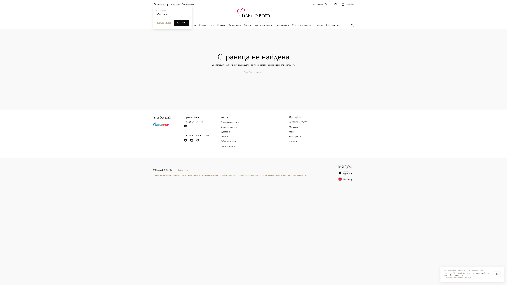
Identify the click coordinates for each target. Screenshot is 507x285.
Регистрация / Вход (321, 4)
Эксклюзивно (235, 25)
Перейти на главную (253, 72)
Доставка (225, 132)
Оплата (224, 137)
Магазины (175, 4)
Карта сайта (183, 170)
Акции (320, 25)
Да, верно (181, 23)
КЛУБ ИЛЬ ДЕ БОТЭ (298, 122)
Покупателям (188, 4)
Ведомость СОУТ (300, 175)
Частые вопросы (228, 146)
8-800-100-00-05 (193, 122)
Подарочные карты (263, 25)
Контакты (293, 141)
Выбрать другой (164, 23)
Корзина (350, 4)
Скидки (247, 25)
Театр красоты (332, 25)
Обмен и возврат (229, 141)
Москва (160, 4)
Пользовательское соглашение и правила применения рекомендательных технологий (255, 175)
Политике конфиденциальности (457, 277)
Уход (212, 25)
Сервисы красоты (229, 127)
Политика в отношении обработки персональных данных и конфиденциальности (185, 175)
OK (497, 274)
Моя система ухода (301, 25)
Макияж (202, 25)
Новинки (221, 25)
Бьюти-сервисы (282, 25)
